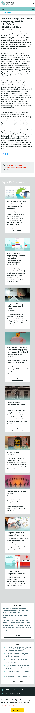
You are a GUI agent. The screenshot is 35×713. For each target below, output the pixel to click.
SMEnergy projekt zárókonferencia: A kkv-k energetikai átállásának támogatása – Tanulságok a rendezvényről (18, 649)
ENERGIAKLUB (8, 3)
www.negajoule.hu (7, 125)
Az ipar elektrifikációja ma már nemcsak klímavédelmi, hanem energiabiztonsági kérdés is (17, 667)
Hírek (9, 12)
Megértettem (17, 710)
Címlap (4, 12)
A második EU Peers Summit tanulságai (17, 676)
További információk (8, 705)
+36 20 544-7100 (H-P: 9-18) (13, 693)
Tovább (18, 594)
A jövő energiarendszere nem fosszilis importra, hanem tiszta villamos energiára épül (17, 661)
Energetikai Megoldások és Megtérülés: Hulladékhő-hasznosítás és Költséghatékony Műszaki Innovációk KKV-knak (15, 610)
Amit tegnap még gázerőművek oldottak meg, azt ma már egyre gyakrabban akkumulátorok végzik (17, 655)
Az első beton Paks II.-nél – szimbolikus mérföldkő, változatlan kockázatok (17, 672)
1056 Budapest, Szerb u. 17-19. (14, 690)
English (32, 3)
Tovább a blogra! (17, 681)
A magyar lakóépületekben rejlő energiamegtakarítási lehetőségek (15, 166)
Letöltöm (19, 230)
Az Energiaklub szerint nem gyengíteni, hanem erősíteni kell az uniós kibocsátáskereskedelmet (17, 621)
